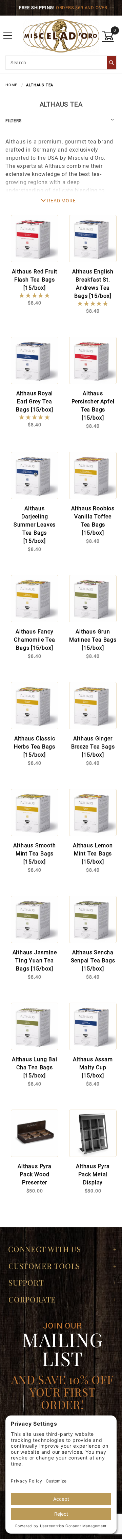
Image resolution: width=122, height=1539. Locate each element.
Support (26, 1282)
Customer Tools (44, 1266)
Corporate (32, 1299)
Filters (13, 120)
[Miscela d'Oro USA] (61, 35)
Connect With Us (44, 1249)
